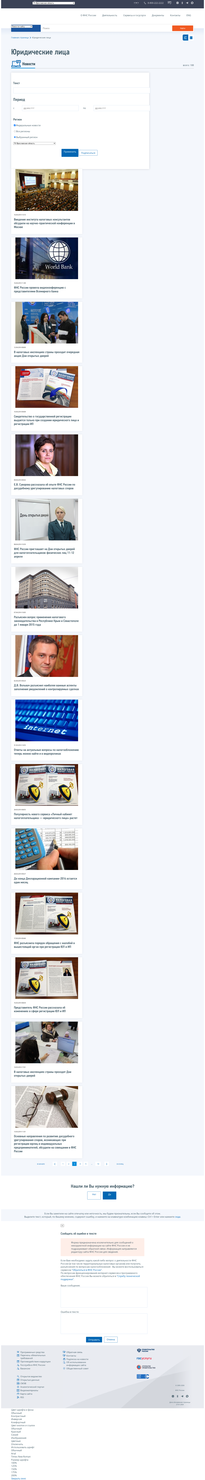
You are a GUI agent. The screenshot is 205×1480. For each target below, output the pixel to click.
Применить (70, 151)
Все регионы (23, 131)
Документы (158, 15)
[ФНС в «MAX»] (192, 3)
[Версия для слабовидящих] (137, 2)
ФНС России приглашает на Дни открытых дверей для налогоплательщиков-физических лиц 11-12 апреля (44, 553)
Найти (182, 28)
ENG (188, 15)
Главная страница (20, 37)
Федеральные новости (28, 125)
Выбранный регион (27, 137)
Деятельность (109, 15)
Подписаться (88, 152)
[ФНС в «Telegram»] (187, 3)
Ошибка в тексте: (70, 1311)
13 (98, 1164)
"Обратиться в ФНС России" (87, 1269)
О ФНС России (88, 15)
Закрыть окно (18, 1478)
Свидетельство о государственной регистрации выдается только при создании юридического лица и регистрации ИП (46, 420)
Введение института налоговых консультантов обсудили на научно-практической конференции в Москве (44, 223)
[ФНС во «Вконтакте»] (177, 3)
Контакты (175, 15)
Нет (94, 1194)
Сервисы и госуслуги (134, 15)
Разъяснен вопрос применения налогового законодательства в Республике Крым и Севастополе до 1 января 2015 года (46, 621)
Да (109, 1194)
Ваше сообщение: (70, 1285)
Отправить (94, 1339)
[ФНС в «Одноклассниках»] (182, 3)
